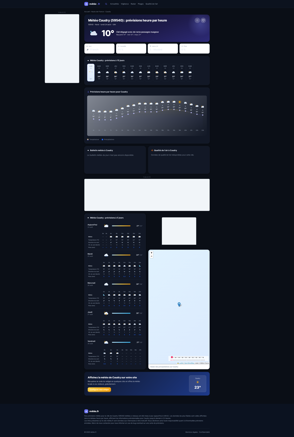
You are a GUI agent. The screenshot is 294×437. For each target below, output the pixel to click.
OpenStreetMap (189, 363)
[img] (179, 307)
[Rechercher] (106, 4)
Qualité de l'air (152, 4)
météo (94, 4)
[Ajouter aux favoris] (203, 20)
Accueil (87, 12)
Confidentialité (204, 432)
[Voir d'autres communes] (197, 20)
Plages (141, 4)
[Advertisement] (147, 195)
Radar (133, 4)
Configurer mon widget (99, 390)
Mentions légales (191, 432)
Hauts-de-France (97, 12)
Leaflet (181, 363)
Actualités (114, 4)
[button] (179, 304)
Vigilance (125, 4)
